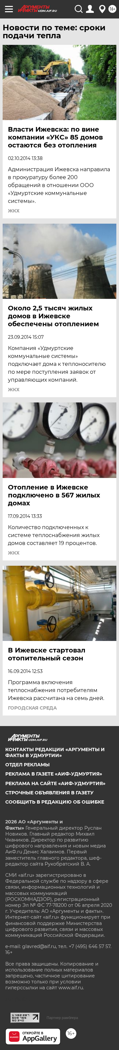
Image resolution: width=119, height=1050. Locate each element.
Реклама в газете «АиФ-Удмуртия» (53, 774)
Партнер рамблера (62, 1018)
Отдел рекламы (27, 765)
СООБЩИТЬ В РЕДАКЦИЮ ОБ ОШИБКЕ (54, 802)
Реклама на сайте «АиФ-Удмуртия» (55, 783)
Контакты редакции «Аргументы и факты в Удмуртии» (55, 752)
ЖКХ (14, 210)
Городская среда (32, 708)
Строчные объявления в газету (49, 793)
